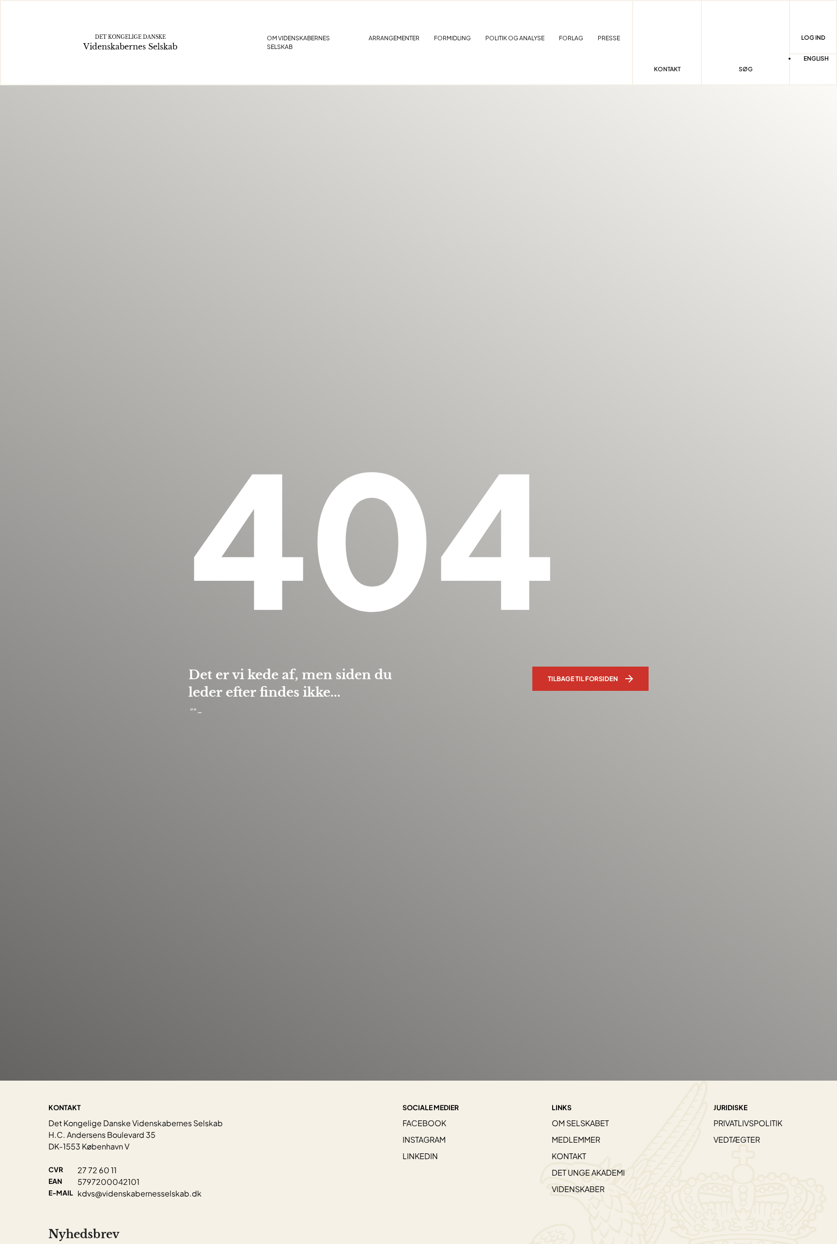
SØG (746, 69)
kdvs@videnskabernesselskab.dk (140, 1193)
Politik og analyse (514, 38)
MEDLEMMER (576, 1139)
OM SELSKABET (580, 1123)
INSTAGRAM (424, 1139)
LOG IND (813, 37)
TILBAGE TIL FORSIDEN (583, 679)
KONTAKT (569, 1156)
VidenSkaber (578, 1189)
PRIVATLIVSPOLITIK (747, 1123)
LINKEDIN (420, 1156)
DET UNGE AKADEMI (588, 1172)
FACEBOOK (424, 1123)
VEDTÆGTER (736, 1139)
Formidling (452, 38)
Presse (609, 38)
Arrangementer (394, 38)
